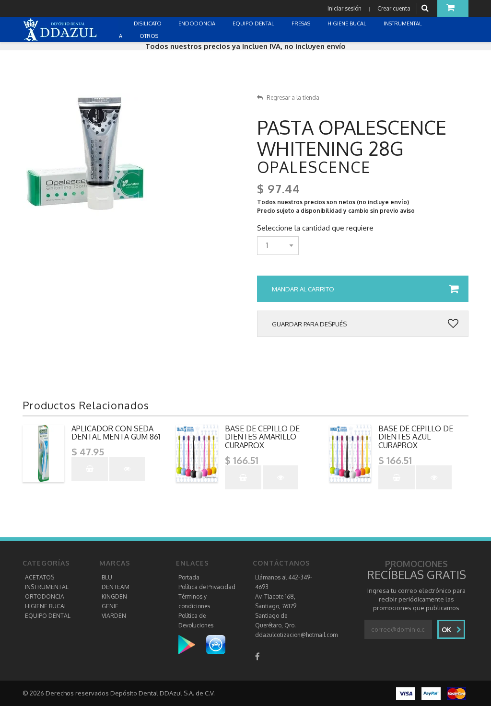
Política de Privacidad (206, 586)
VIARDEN (114, 615)
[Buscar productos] (426, 8)
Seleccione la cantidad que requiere (315, 228)
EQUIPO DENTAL (47, 615)
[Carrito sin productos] (452, 8)
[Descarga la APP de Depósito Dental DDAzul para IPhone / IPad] (215, 644)
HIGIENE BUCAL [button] (347, 23)
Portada (188, 577)
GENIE (110, 606)
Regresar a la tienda (293, 97)
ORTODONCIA (44, 596)
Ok (447, 629)
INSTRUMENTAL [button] (403, 23)
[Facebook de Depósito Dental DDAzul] (257, 656)
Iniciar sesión (344, 8)
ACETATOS (39, 577)
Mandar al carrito (303, 289)
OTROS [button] (150, 36)
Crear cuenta (393, 8)
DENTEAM (115, 586)
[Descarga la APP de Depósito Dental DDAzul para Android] (191, 644)
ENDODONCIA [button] (197, 23)
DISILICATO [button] (148, 23)
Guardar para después (309, 324)
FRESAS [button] (302, 23)
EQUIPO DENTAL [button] (254, 23)
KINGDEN (114, 596)
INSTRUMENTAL (47, 586)
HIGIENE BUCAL (46, 606)
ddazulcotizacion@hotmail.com (296, 634)
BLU (107, 577)
